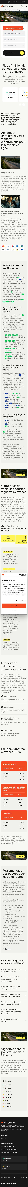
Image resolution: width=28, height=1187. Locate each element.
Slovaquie (8, 1088)
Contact (3, 1138)
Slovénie (8, 1097)
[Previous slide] (20, 104)
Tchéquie (8, 1085)
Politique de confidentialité (9, 1149)
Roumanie (8, 1094)
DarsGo (7, 949)
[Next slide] (23, 104)
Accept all (14, 605)
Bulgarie (8, 1100)
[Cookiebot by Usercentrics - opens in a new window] (19, 575)
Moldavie (8, 1107)
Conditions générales (7, 1146)
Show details (19, 600)
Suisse (7, 1104)
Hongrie (8, 1091)
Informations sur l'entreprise (9, 1152)
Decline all (14, 611)
